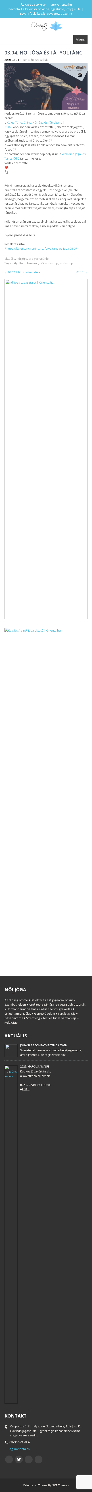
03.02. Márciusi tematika (22, 272)
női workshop (49, 263)
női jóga (22, 259)
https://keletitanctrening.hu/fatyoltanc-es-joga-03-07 (41, 248)
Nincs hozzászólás (35, 60)
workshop (66, 263)
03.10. (82, 272)
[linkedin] (38, 1459)
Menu (80, 39)
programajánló (39, 259)
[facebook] (9, 1459)
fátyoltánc (19, 263)
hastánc (32, 263)
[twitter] (19, 1459)
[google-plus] (29, 1459)
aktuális (9, 259)
